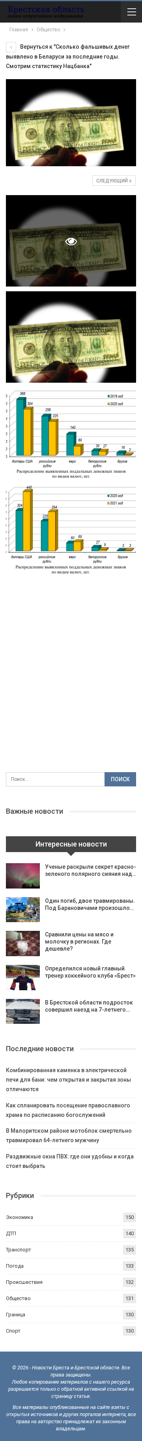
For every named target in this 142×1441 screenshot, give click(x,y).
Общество (18, 1298)
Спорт (13, 1331)
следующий (112, 181)
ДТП (11, 1233)
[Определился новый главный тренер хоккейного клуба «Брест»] (23, 977)
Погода (15, 1266)
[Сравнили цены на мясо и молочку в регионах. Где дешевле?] (23, 943)
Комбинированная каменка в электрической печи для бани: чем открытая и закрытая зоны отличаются (68, 1079)
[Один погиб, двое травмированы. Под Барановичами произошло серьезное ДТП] (23, 910)
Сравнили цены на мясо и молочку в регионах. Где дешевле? (79, 941)
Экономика (19, 1217)
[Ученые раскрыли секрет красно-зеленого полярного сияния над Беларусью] (23, 876)
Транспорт (18, 1250)
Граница (15, 1315)
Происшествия (24, 1282)
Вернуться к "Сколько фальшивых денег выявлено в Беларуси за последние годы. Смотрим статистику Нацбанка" (68, 56)
